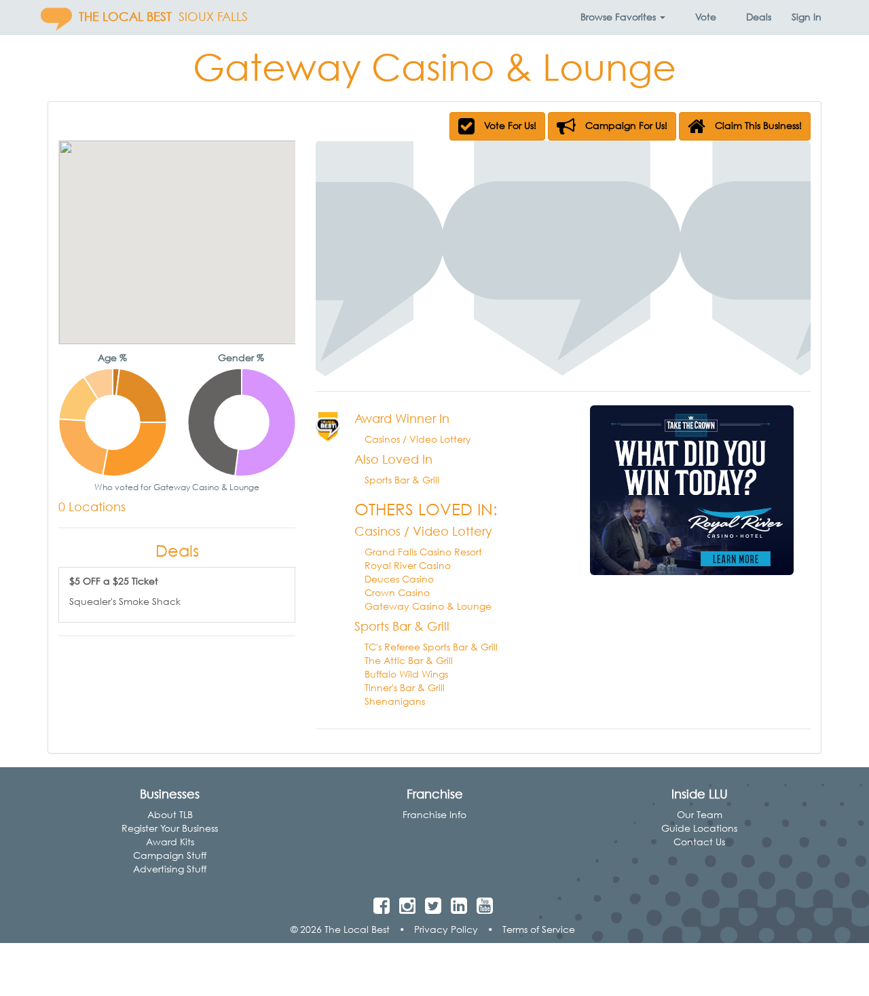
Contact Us (699, 841)
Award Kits (170, 841)
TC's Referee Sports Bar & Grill (431, 646)
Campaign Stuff (169, 855)
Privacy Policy (446, 929)
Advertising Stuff (169, 868)
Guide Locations (699, 828)
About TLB (170, 814)
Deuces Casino (399, 579)
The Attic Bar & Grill (409, 660)
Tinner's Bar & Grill (405, 687)
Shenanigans (395, 701)
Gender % (241, 357)
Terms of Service (538, 929)
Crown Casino (397, 592)
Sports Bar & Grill (402, 479)
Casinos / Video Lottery (418, 439)
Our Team (699, 814)
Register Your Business (170, 828)
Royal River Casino (408, 565)
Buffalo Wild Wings (406, 674)
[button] (623, 17)
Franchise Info (434, 814)
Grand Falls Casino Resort (423, 551)
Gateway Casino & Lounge (428, 606)
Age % (112, 357)
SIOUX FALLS (213, 17)
